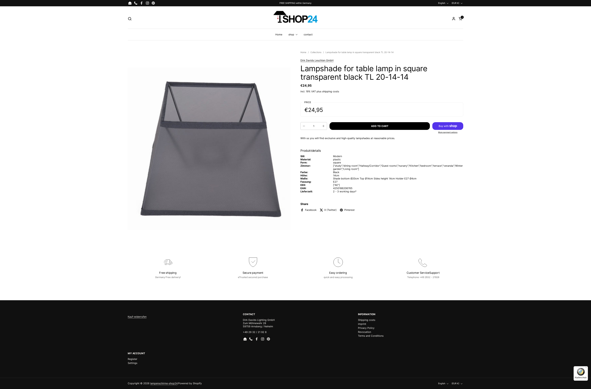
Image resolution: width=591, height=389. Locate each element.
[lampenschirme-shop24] (295, 18)
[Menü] (586, 368)
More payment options (447, 132)
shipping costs (330, 91)
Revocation (364, 331)
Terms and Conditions (371, 335)
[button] (130, 19)
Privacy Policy (366, 327)
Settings (132, 363)
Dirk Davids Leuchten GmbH (317, 60)
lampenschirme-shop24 (163, 383)
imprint (362, 323)
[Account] (454, 19)
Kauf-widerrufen (137, 316)
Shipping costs (366, 319)
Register (132, 359)
